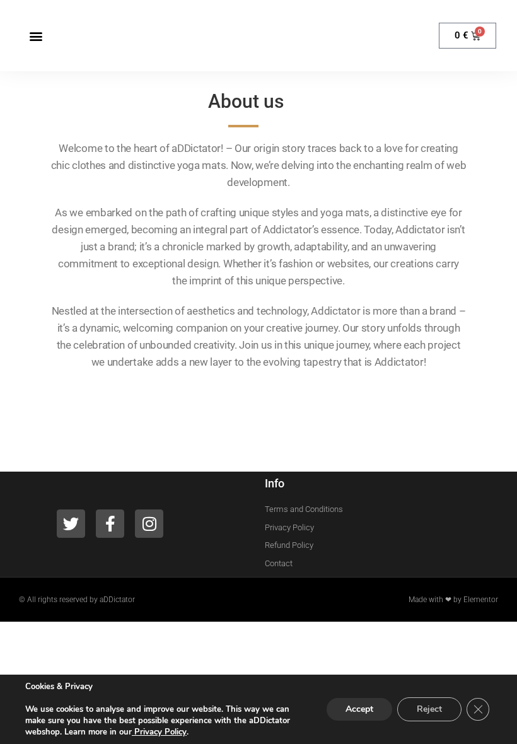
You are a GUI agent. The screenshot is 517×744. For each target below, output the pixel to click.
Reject (429, 709)
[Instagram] (149, 523)
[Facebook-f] (110, 523)
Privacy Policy (159, 732)
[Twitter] (71, 523)
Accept (359, 709)
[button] (35, 35)
